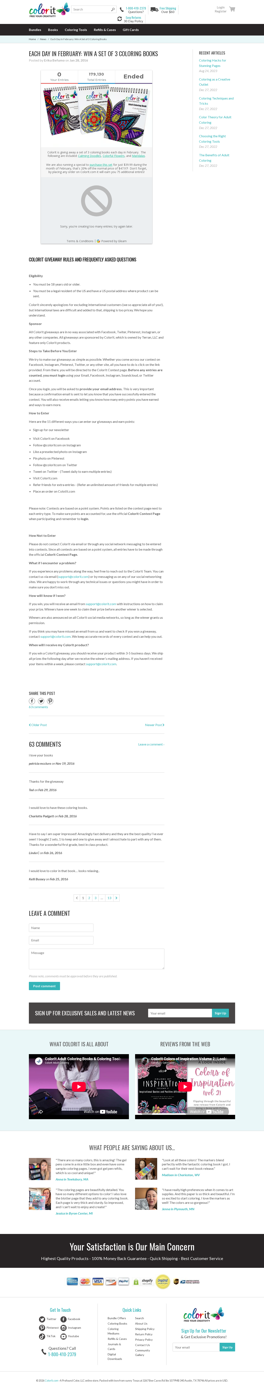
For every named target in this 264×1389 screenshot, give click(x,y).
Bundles (35, 30)
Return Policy (143, 1334)
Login (221, 7)
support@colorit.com (101, 664)
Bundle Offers (117, 1318)
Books (53, 30)
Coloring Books (117, 1323)
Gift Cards (131, 30)
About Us (141, 1323)
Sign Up (220, 1013)
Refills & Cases (105, 30)
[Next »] (116, 898)
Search (139, 1318)
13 (109, 898)
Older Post (39, 725)
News (43, 39)
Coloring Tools (76, 30)
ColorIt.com (51, 1380)
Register (221, 11)
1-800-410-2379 (62, 1354)
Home (32, 39)
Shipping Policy (144, 1329)
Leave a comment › (151, 744)
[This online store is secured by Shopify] (143, 1282)
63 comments (38, 707)
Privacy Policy (144, 1339)
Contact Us (142, 1345)
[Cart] (232, 10)
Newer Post (154, 725)
